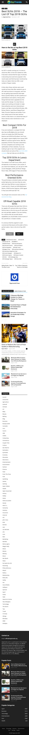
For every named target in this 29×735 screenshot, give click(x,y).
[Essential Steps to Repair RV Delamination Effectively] (6, 306)
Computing (6, 438)
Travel (4, 611)
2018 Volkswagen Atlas (13, 257)
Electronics (5, 459)
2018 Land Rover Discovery (17, 249)
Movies (4, 551)
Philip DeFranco (7, 568)
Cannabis (5, 426)
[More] (18, 20)
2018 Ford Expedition (6, 247)
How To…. (5, 505)
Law (4, 527)
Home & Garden (7, 500)
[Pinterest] (10, 20)
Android (5, 404)
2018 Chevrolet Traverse (7, 245)
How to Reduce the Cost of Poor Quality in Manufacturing (14, 346)
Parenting (5, 565)
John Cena (5, 520)
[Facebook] (3, 20)
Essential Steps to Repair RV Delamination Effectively (18, 306)
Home (3, 6)
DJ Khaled (5, 452)
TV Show (5, 614)
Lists (6, 8)
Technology (6, 604)
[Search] (26, 2)
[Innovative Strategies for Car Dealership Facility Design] (6, 314)
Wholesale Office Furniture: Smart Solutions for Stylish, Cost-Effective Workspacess (18, 359)
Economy (5, 455)
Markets (5, 541)
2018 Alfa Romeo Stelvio (11, 239)
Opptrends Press (6, 17)
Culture (5, 445)
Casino (4, 431)
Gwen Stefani (6, 486)
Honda (4, 503)
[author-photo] (14, 281)
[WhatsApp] (14, 20)
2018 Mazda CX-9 (17, 253)
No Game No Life (7, 563)
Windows (5, 618)
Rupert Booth (5, 348)
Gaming (5, 484)
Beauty (4, 414)
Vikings (4, 616)
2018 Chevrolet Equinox (17, 243)
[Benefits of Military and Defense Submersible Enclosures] (6, 368)
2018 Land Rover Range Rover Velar (9, 251)
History (4, 493)
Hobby (4, 496)
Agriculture (6, 402)
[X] (7, 20)
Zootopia (5, 623)
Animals (5, 407)
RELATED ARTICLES (8, 291)
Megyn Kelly (6, 546)
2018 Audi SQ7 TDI (6, 241)
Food (4, 472)
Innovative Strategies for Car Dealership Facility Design (18, 314)
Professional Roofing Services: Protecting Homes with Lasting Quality (18, 383)
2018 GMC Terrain (17, 247)
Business (5, 421)
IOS (3, 517)
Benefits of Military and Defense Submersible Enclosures (17, 367)
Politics (4, 573)
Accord (4, 397)
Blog (4, 419)
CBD (4, 433)
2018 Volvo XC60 (17, 259)
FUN (4, 476)
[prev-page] (3, 320)
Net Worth (5, 558)
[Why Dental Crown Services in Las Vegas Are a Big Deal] (6, 376)
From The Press (7, 474)
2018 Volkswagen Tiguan (7, 259)
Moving (5, 553)
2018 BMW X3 (14, 241)
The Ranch (5, 606)
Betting (4, 416)
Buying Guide (6, 423)
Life (4, 532)
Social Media (6, 585)
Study (4, 594)
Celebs (4, 435)
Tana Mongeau (6, 601)
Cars (7, 6)
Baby (4, 411)
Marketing (5, 539)
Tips (4, 609)
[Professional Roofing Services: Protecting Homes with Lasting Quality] (6, 383)
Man (4, 536)
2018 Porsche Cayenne (7, 255)
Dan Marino (6, 447)
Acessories (5, 399)
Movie (4, 549)
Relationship (6, 575)
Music (4, 556)
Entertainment (6, 462)
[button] (2, 2)
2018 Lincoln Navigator (7, 253)
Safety (4, 580)
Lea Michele (6, 529)
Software (5, 587)
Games (4, 481)
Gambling (5, 479)
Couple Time (6, 443)
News (4, 561)
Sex (3, 582)
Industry (5, 510)
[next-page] (5, 320)
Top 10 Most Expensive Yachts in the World (21, 266)
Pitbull (4, 570)
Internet (5, 515)
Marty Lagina (6, 544)
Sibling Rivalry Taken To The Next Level (8, 266)
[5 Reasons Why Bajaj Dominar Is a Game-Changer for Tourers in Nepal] (6, 297)
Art (3, 409)
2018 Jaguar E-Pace (6, 249)
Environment (6, 464)
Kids (4, 522)
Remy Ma (5, 577)
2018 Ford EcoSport (18, 245)
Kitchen (5, 524)
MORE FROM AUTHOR (20, 291)
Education (5, 457)
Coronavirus (6, 440)
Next (18, 234)
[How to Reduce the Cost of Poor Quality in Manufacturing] (14, 333)
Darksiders (5, 450)
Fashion (5, 467)
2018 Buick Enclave (6, 243)
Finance (5, 469)
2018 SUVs (4, 257)
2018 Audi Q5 (21, 239)
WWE (4, 621)
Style (4, 597)
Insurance (5, 512)
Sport (4, 592)
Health (4, 488)
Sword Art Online (7, 599)
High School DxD (7, 491)
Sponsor (5, 589)
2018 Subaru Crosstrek (18, 255)
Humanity (5, 508)
